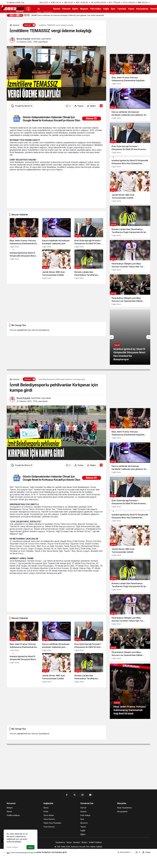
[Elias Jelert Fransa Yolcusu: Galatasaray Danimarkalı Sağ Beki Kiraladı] (24, 233)
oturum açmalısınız (40, 330)
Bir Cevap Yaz (19, 325)
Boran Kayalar (24, 38)
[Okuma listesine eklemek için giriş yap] (101, 106)
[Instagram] (82, 795)
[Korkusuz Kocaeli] (13, 8)
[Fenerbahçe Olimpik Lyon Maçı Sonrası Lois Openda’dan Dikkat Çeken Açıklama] (130, 290)
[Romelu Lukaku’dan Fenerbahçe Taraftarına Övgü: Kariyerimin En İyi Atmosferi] (88, 264)
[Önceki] (25, 15)
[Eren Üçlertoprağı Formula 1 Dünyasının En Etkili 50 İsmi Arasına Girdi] (88, 233)
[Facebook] (67, 795)
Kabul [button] (30, 847)
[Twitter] (75, 795)
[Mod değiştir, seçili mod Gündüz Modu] (5, 14)
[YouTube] (90, 795)
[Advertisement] (56, 188)
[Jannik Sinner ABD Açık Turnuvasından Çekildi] (56, 264)
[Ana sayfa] (39, 9)
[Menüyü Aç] (28, 8)
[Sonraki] (28, 15)
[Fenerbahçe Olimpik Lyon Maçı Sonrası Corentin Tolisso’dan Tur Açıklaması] (130, 256)
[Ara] (11, 14)
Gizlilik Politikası (12, 847)
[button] (17, 14)
